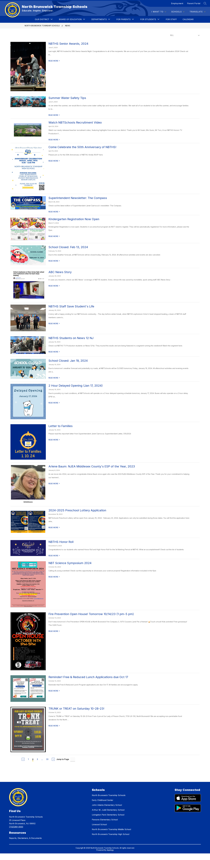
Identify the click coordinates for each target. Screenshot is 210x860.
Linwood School (99, 824)
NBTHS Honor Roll (61, 542)
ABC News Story (60, 272)
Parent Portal (193, 3)
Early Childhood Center (102, 800)
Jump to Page (62, 759)
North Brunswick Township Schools (42, 26)
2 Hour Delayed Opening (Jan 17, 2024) (75, 385)
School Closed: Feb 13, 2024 (68, 247)
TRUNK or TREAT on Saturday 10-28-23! (76, 708)
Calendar (188, 19)
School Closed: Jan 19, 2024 (68, 360)
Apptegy (110, 850)
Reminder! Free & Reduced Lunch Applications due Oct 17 (88, 677)
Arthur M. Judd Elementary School (108, 810)
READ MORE (54, 61)
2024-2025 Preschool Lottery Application (77, 510)
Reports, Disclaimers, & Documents (25, 838)
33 (47, 759)
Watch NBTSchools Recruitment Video (75, 122)
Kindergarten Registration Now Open (73, 219)
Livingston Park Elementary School (108, 815)
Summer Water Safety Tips (67, 98)
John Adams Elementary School (107, 805)
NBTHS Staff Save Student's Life (71, 306)
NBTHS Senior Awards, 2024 (68, 43)
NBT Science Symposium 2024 (70, 563)
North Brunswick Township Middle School (111, 829)
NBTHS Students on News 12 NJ (70, 338)
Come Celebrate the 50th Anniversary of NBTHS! (82, 147)
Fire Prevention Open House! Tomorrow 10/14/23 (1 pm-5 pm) (91, 614)
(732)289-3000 (16, 827)
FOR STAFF (171, 19)
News (67, 26)
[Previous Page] (23, 759)
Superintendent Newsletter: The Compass (77, 198)
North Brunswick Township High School (110, 834)
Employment (177, 3)
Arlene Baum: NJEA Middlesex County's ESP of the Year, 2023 (91, 466)
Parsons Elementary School (105, 819)
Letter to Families (60, 426)
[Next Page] (53, 759)
